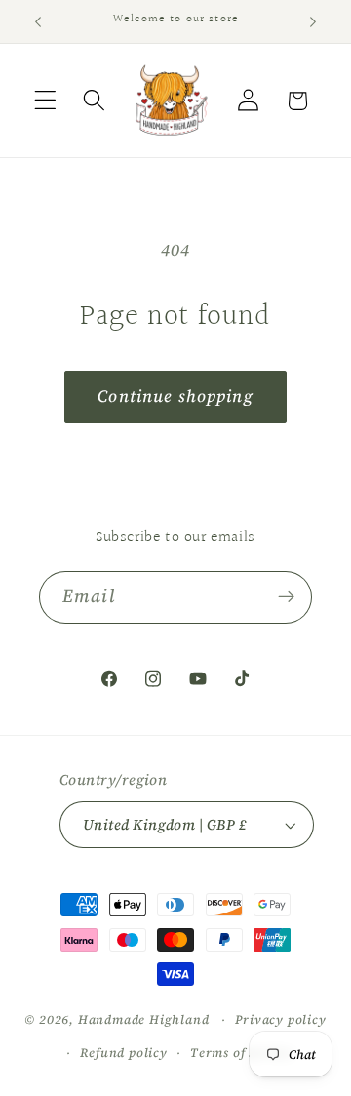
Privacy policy (280, 1019)
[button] (45, 101)
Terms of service (241, 1052)
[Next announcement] (313, 21)
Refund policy (123, 1052)
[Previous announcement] (38, 21)
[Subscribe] (286, 597)
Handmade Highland (144, 1019)
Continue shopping (176, 396)
